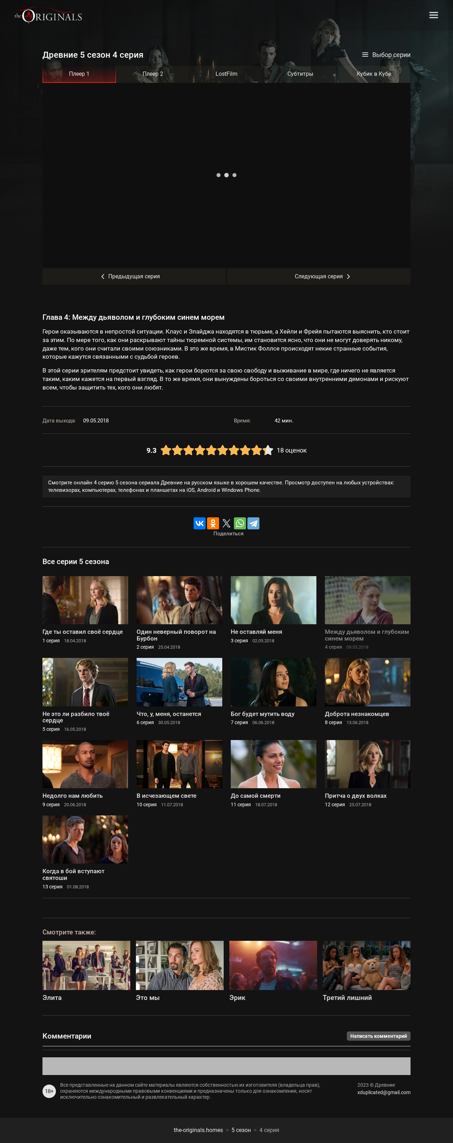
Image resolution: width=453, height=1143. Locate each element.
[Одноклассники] (213, 523)
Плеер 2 (153, 73)
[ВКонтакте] (200, 523)
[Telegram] (253, 523)
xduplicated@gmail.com (384, 1092)
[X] (226, 523)
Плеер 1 (79, 73)
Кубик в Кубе (374, 73)
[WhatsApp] (240, 523)
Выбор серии (391, 55)
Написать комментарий (378, 1036)
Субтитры (300, 73)
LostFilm (226, 73)
